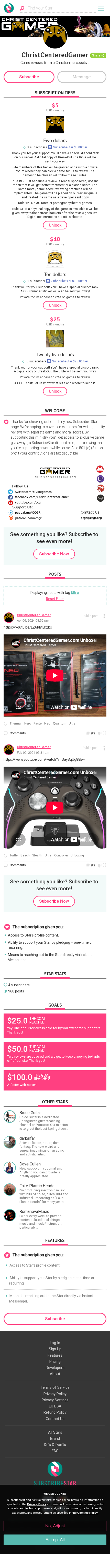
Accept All (55, 1539)
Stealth (37, 855)
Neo (47, 723)
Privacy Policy (55, 1394)
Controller (61, 855)
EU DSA (55, 1406)
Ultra (75, 593)
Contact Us (55, 1418)
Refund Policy (55, 1412)
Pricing (55, 1361)
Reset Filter (55, 599)
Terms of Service (55, 1387)
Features (55, 1355)
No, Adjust (55, 1525)
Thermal (15, 723)
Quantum (59, 723)
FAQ (55, 1451)
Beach (25, 855)
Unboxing (77, 855)
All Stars (55, 1432)
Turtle (14, 855)
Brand (55, 1438)
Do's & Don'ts (55, 1444)
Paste (38, 723)
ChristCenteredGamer (34, 615)
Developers (55, 1367)
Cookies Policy (87, 1512)
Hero (27, 723)
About (55, 1374)
